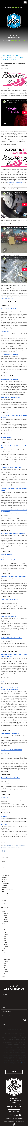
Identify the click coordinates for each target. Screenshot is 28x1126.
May (5, 940)
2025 (3, 923)
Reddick (4, 887)
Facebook (8, 1115)
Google (11, 1115)
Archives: (4, 908)
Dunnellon (5, 877)
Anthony (4, 885)
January (6, 921)
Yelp (14, 1115)
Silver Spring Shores (7, 889)
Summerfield (5, 883)
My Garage (15, 35)
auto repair (13, 847)
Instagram (20, 1115)
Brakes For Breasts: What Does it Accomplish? (12, 59)
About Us (11, 56)
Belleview (4, 879)
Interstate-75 (10, 845)
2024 (3, 951)
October (6, 930)
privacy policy (21, 1062)
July (5, 936)
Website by (18, 1118)
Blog (18, 56)
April (5, 917)
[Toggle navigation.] (25, 2)
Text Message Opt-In (14, 1029)
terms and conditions (9, 1062)
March (6, 919)
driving (4, 900)
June (5, 915)
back (4, 851)
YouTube (17, 1115)
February (6, 946)
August (6, 913)
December (6, 925)
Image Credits (8, 1118)
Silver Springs (7, 847)
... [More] (3, 903)
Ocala (5, 845)
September (7, 932)
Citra (3, 881)
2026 (3, 911)
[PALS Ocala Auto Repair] (14, 21)
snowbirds (5, 898)
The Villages (16, 845)
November (7, 928)
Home (3, 56)
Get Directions (14, 1111)
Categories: (5, 858)
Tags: (3, 867)
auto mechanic (19, 847)
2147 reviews (23, 7)
